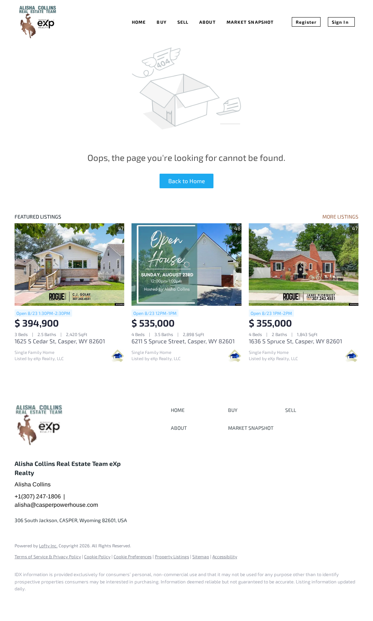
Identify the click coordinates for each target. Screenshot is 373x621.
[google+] (44, 601)
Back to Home (186, 180)
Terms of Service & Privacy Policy (48, 556)
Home (139, 21)
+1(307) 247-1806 (38, 496)
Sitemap (200, 556)
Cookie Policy (97, 556)
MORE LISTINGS (340, 216)
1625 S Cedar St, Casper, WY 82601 (60, 341)
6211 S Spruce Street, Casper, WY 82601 (183, 341)
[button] (197, 410)
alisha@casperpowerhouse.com (56, 505)
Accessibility (224, 556)
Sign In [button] (340, 21)
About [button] (207, 21)
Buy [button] (161, 21)
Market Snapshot (250, 21)
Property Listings (172, 556)
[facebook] (23, 601)
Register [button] (306, 21)
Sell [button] (182, 21)
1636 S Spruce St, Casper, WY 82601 (295, 341)
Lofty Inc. (48, 545)
